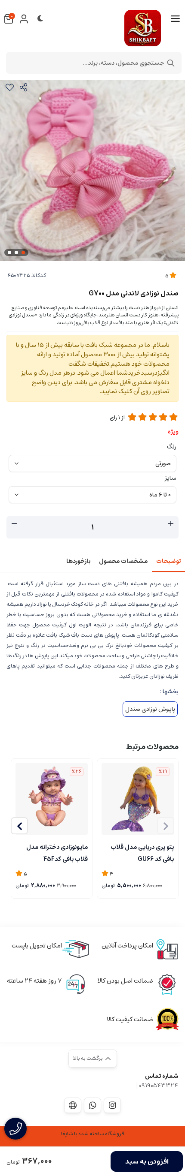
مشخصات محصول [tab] (123, 561)
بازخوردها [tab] (78, 561)
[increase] (171, 524)
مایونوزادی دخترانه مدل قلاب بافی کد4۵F (57, 852)
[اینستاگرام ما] (112, 1105)
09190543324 (158, 1085)
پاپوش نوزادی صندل (150, 709)
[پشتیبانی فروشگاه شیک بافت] (92, 1105)
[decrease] (14, 524)
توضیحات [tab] (168, 561)
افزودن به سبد (147, 1161)
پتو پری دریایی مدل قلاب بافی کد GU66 (142, 852)
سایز (170, 478)
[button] (19, 825)
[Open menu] (175, 18)
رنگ (171, 447)
